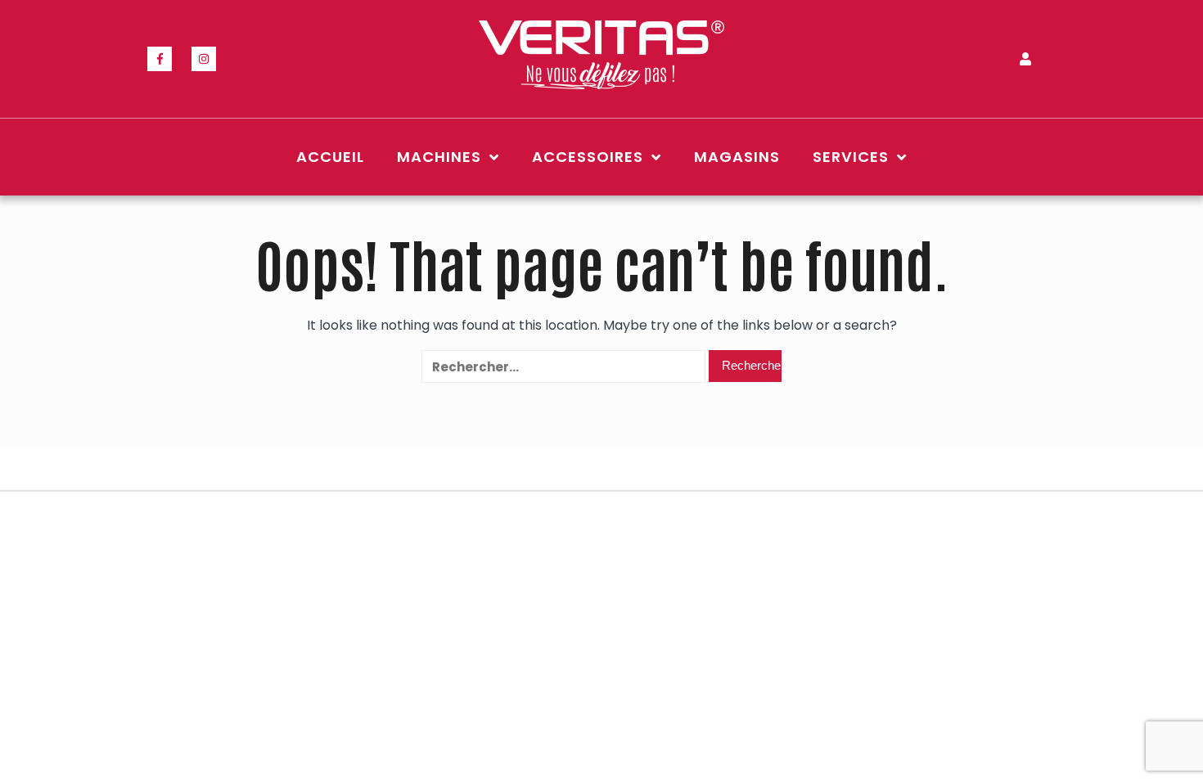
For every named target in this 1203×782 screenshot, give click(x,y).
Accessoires (587, 156)
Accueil (330, 156)
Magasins (737, 156)
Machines (439, 156)
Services (851, 156)
